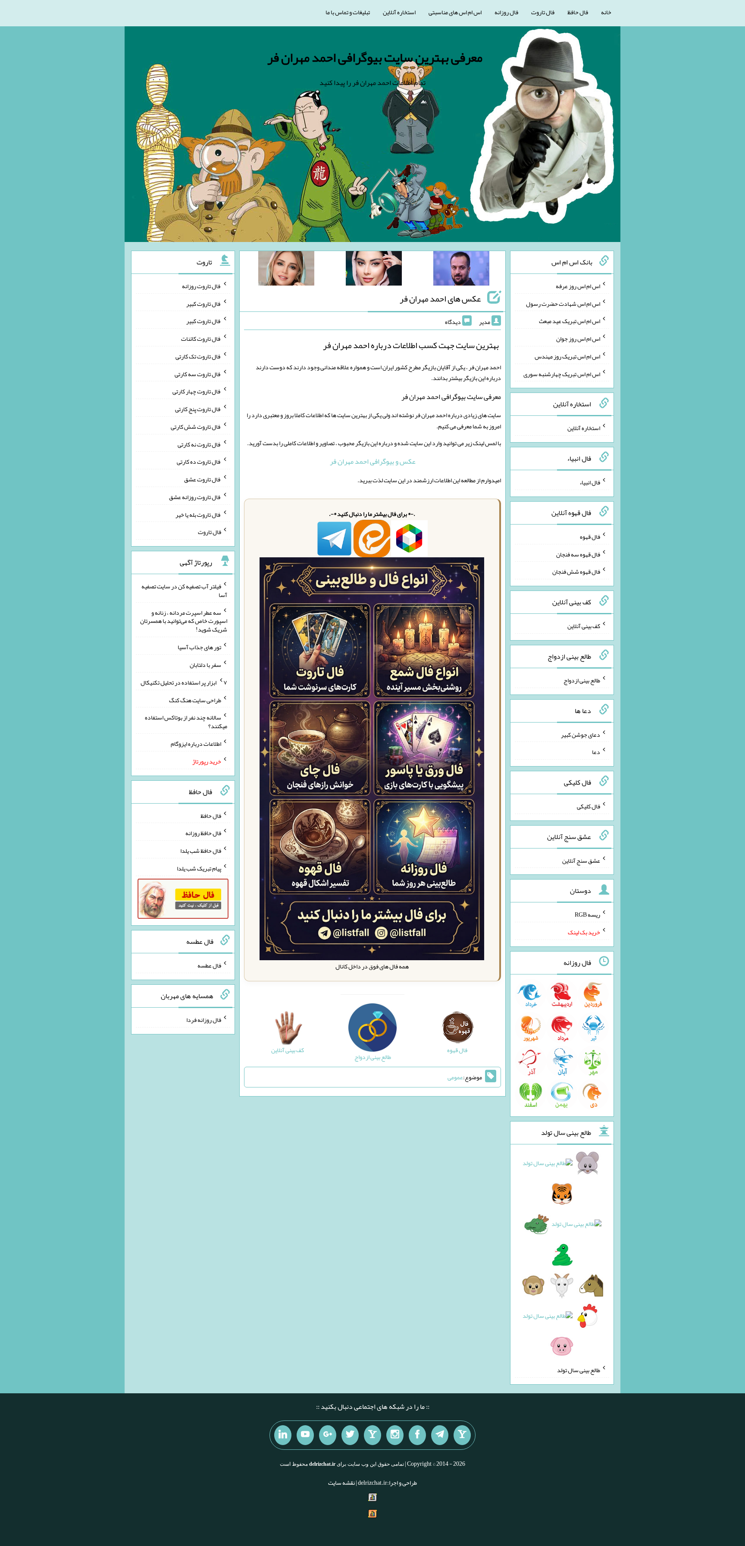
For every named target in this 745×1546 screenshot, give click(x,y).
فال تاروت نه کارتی (199, 444)
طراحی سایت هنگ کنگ (195, 700)
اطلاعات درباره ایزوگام (196, 744)
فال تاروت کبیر (203, 303)
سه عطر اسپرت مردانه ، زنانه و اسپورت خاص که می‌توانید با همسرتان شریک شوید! (183, 620)
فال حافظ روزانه (203, 833)
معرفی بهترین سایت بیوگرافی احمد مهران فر (374, 57)
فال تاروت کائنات (201, 339)
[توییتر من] (350, 1435)
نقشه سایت (341, 1483)
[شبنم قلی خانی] (286, 270)
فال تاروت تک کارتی (198, 356)
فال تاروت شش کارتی (196, 427)
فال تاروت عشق (202, 479)
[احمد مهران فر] (461, 270)
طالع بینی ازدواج (581, 680)
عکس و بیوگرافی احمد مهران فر (373, 461)
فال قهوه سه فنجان (578, 554)
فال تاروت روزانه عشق (195, 497)
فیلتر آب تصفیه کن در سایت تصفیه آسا (184, 590)
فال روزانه (506, 12)
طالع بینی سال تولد (578, 1370)
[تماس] (372, 1435)
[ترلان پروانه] (374, 270)
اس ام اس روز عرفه (578, 286)
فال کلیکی (588, 806)
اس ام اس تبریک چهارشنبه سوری (561, 374)
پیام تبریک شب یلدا (199, 868)
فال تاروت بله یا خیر (198, 514)
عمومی (455, 1077)
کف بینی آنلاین (583, 626)
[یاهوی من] (462, 1435)
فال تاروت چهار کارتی (196, 391)
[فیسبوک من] (417, 1435)
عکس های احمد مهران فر (440, 298)
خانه (606, 12)
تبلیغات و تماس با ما (348, 12)
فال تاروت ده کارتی (199, 462)
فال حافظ (577, 12)
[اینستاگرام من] (395, 1435)
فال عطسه (209, 965)
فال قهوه (590, 537)
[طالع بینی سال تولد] (562, 1257)
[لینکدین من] (282, 1435)
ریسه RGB (587, 914)
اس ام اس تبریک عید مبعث (569, 321)
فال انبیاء (589, 482)
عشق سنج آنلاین (581, 860)
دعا (596, 752)
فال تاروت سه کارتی (198, 374)
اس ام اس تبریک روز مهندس (567, 356)
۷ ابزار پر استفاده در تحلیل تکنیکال (184, 682)
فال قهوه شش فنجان (576, 572)
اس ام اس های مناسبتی (455, 12)
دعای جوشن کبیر (580, 734)
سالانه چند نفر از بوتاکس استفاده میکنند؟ (186, 721)
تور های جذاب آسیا (199, 647)
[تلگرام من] (439, 1435)
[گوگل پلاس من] (327, 1435)
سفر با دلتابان (205, 665)
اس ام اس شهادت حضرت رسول (563, 303)
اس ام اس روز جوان (578, 339)
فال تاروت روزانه (201, 286)
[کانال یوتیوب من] (305, 1435)
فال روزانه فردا (203, 1020)
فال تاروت (542, 12)
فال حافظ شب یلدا (200, 851)
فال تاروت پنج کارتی (198, 409)
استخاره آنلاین (399, 12)
